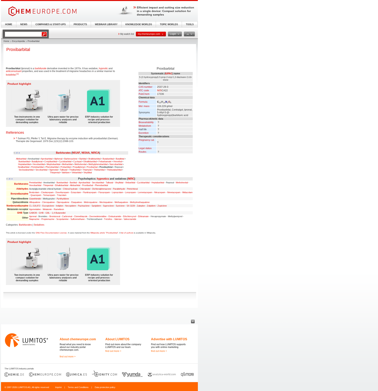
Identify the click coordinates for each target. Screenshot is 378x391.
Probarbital (65, 167)
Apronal (32, 216)
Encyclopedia (18, 41)
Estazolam (76, 192)
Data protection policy (105, 387)
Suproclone (108, 206)
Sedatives (39, 224)
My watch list (127, 34)
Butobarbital (24, 161)
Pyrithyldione (63, 198)
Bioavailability (146, 122)
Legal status (145, 148)
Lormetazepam (145, 192)
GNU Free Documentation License (51, 233)
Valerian (118, 219)
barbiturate (40, 68)
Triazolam (61, 195)
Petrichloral (132, 189)
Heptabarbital (24, 164)
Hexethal (117, 161)
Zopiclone (162, 206)
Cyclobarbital (65, 161)
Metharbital (67, 164)
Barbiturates (63, 152)
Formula (143, 102)
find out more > (68, 356)
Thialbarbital (75, 170)
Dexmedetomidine (98, 216)
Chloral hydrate (70, 189)
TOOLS (190, 24)
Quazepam (36, 195)
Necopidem (70, 206)
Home (6, 41)
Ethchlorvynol (129, 216)
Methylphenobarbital (97, 164)
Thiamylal (87, 170)
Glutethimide (35, 198)
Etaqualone (76, 202)
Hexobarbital (39, 164)
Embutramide (114, 216)
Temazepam (49, 195)
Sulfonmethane (77, 219)
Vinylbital (87, 172)
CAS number (145, 87)
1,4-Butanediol (58, 213)
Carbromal (67, 216)
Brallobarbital (94, 159)
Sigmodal (53, 170)
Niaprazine (34, 219)
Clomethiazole (80, 216)
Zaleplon (141, 206)
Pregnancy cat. (147, 140)
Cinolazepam (47, 192)
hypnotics (103, 178)
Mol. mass (144, 106)
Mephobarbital (53, 164)
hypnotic (103, 68)
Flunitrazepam (89, 192)
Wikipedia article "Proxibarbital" (104, 233)
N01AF (76, 152)
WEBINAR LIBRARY (106, 24)
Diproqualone (63, 202)
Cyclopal (77, 161)
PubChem (144, 94)
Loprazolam (117, 192)
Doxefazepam (62, 192)
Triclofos (108, 219)
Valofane (66, 172)
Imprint (58, 387)
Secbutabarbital (26, 170)
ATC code (144, 90)
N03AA (86, 152)
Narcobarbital (115, 164)
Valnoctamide (130, 219)
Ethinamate (143, 216)
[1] (17, 74)
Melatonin (47, 209)
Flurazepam (104, 192)
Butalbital (120, 159)
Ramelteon (59, 209)
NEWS (23, 24)
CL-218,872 (34, 206)
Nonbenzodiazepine (17, 205)
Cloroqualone (48, 202)
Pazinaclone (84, 206)
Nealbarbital (23, 167)
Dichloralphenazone (101, 189)
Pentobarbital (37, 167)
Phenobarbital (51, 167)
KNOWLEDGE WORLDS (138, 24)
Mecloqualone (106, 202)
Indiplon (59, 206)
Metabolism (145, 125)
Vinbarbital (77, 172)
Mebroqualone (90, 202)
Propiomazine (47, 219)
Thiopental (55, 172)
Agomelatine (35, 209)
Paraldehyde (119, 189)
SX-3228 (131, 206)
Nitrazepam (159, 192)
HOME (8, 24)
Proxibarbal (92, 167)
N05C (131, 178)
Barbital (82, 159)
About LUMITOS (117, 339)
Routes (142, 151)
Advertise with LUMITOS (169, 339)
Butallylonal (37, 161)
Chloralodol (85, 189)
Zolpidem (151, 206)
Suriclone (120, 206)
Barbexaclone (70, 159)
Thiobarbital (99, 170)
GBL (47, 213)
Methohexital (80, 164)
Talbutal (63, 170)
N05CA (95, 152)
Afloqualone (34, 202)
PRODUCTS (80, 24)
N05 (159, 90)
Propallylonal (79, 167)
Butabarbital (108, 159)
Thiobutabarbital (114, 170)
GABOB (33, 213)
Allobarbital (21, 159)
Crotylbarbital (50, 161)
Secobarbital (41, 170)
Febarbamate (105, 161)
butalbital (11, 74)
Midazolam (187, 192)
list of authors (127, 233)
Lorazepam (130, 192)
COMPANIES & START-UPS (50, 24)
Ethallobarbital (90, 161)
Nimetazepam (173, 192)
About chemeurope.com (78, 339)
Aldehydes (22, 188)
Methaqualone (121, 202)
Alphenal (58, 159)
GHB (19, 212)
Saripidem (96, 206)
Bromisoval (54, 216)
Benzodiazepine (19, 193)
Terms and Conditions (78, 387)
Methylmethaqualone (140, 202)
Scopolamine (62, 219)
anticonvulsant (13, 71)
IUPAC (168, 73)
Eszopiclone (48, 206)
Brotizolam (34, 192)
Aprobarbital (46, 159)
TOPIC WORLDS (169, 24)
